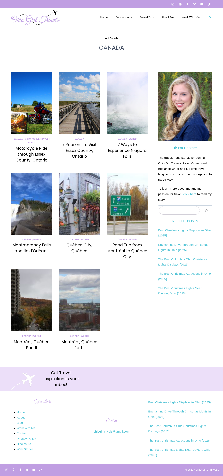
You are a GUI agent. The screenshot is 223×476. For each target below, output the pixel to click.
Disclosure (24, 444)
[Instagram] (173, 4)
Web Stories (25, 449)
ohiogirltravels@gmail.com (111, 431)
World (32, 142)
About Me (167, 17)
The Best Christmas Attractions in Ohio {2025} (179, 440)
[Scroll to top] (215, 463)
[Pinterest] (180, 4)
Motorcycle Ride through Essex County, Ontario (32, 154)
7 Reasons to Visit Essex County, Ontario (79, 150)
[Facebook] (187, 4)
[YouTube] (202, 4)
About (21, 417)
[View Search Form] (210, 17)
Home (104, 17)
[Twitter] (195, 4)
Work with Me (26, 428)
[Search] (206, 210)
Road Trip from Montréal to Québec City (127, 250)
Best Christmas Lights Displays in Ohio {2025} (179, 402)
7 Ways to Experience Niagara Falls (127, 150)
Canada (18, 139)
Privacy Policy (26, 438)
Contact (22, 433)
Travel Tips (147, 17)
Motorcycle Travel (36, 139)
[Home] (106, 38)
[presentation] (31, 103)
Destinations (124, 17)
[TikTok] (209, 4)
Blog (20, 422)
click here (189, 194)
